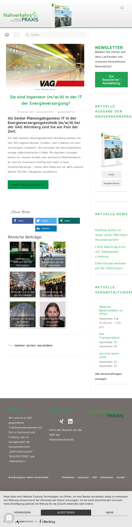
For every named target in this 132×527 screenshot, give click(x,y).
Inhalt (111, 174)
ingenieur (19, 345)
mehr (109, 512)
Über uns (16, 410)
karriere (31, 345)
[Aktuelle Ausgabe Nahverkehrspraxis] (111, 149)
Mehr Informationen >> (28, 184)
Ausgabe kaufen (111, 183)
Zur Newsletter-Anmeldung (111, 79)
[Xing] (61, 421)
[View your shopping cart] (122, 8)
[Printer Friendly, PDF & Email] (20, 212)
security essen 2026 (109, 355)
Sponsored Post (44, 111)
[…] (28, 461)
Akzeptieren (66, 512)
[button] (16, 34)
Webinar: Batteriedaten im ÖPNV (111, 310)
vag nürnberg (44, 345)
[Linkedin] (70, 421)
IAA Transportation (109, 335)
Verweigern (22, 512)
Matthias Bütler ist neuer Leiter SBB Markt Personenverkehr (111, 234)
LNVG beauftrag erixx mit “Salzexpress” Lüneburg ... (110, 251)
